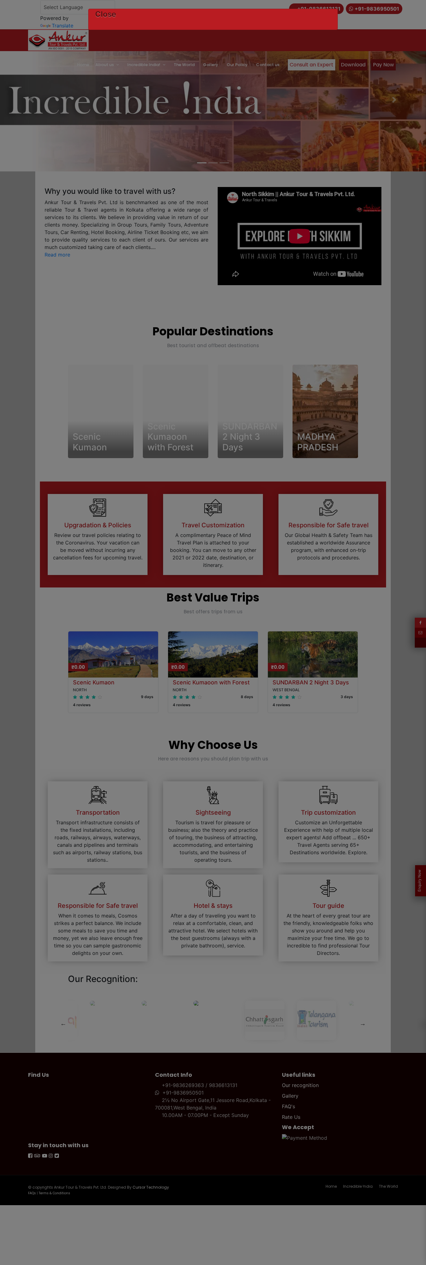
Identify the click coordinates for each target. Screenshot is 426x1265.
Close (105, 14)
